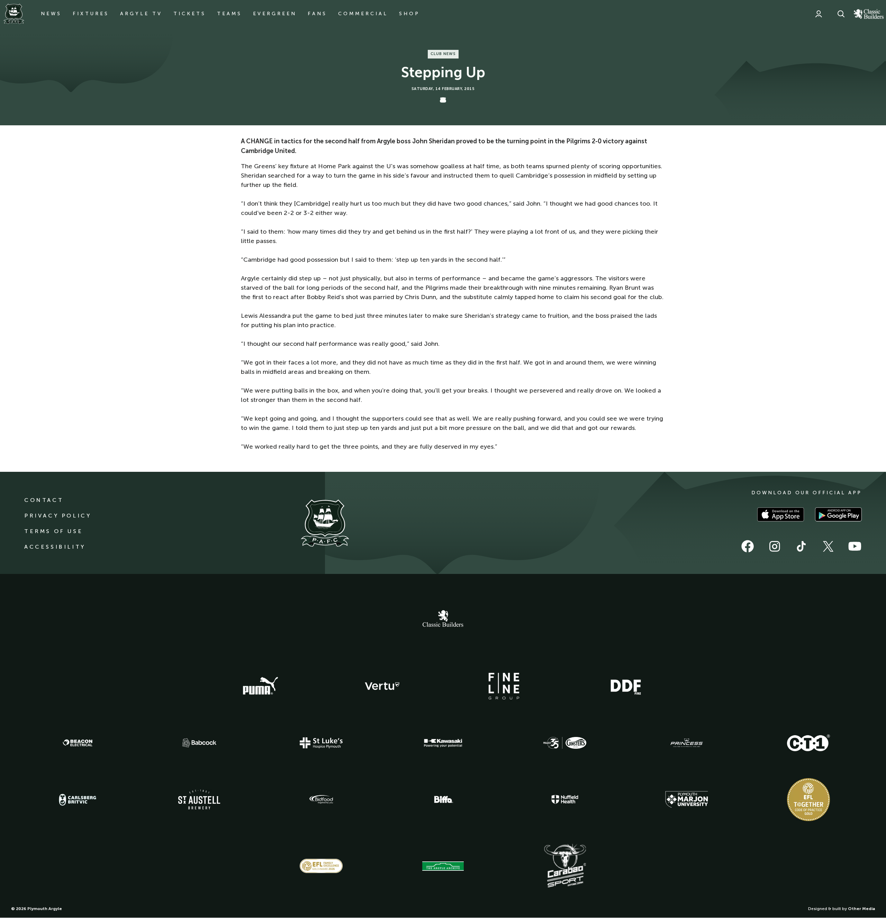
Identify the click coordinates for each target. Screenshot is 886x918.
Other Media (861, 908)
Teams (229, 14)
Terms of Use (53, 531)
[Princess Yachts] (686, 743)
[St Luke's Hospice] (321, 742)
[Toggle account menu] (818, 14)
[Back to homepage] (14, 14)
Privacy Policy (57, 515)
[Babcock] (199, 743)
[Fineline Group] (503, 686)
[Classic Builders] (443, 619)
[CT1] (808, 743)
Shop (409, 14)
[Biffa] (443, 799)
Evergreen (275, 14)
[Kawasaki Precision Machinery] (443, 743)
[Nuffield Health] (564, 799)
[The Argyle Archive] (443, 866)
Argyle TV (141, 14)
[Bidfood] (321, 799)
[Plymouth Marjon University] (686, 799)
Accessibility (54, 546)
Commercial (363, 14)
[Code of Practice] (808, 799)
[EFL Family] (321, 866)
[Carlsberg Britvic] (77, 800)
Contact (43, 500)
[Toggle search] (841, 14)
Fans (317, 14)
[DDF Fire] (625, 686)
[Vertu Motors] (382, 686)
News (51, 14)
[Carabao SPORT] (564, 866)
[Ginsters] (564, 743)
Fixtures (91, 14)
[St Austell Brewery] (199, 799)
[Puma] (260, 686)
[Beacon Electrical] (77, 743)
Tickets (189, 14)
